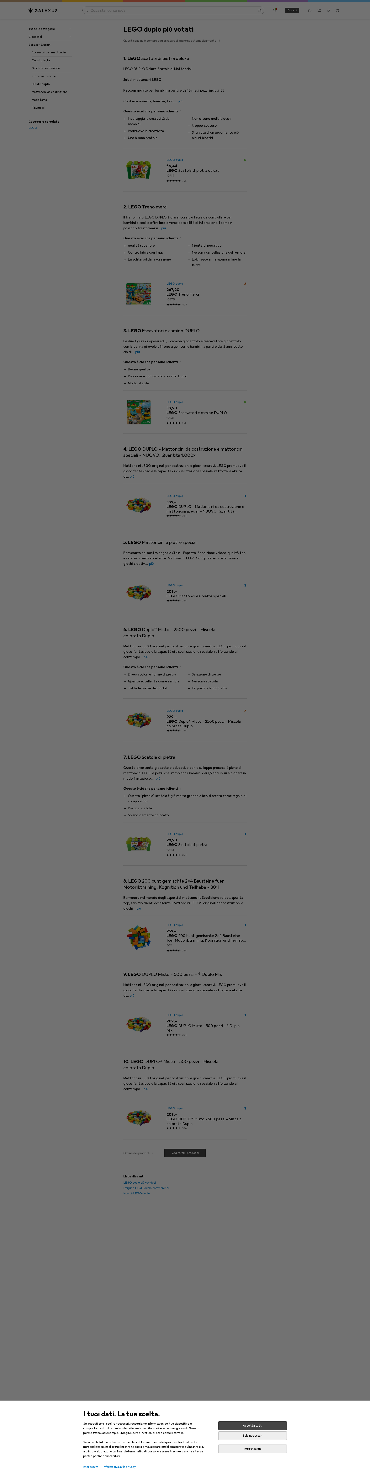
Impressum (90, 1467)
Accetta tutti (252, 1426)
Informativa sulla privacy (119, 1467)
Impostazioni (252, 1449)
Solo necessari (252, 1436)
